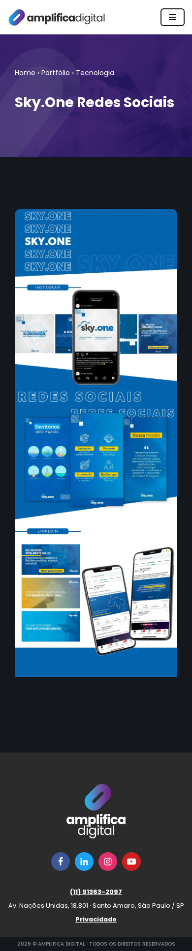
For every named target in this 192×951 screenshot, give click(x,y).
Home (25, 73)
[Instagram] (107, 861)
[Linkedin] (84, 861)
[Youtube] (131, 861)
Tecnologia (95, 73)
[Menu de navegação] (172, 17)
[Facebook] (60, 861)
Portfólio (55, 73)
